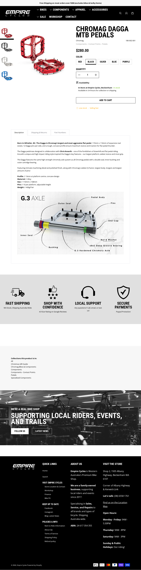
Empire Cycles (22, 565)
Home (45, 470)
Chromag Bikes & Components (23, 367)
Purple (126, 61)
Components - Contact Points (23, 372)
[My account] (126, 13)
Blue (114, 61)
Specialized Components (21, 378)
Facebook (49, 508)
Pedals (105, 44)
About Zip (49, 530)
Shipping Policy (51, 537)
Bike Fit (48, 498)
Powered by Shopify (34, 565)
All (12, 361)
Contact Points (94, 44)
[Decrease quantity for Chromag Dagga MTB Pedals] (79, 75)
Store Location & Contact (55, 486)
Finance (48, 494)
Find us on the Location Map (115, 504)
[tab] (19, 132)
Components (81, 44)
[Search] (120, 13)
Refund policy (50, 541)
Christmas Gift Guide (19, 364)
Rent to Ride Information (55, 526)
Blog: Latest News (52, 516)
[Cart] (132, 13)
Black (91, 61)
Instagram (49, 512)
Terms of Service (51, 533)
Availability (84, 82)
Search (45, 476)
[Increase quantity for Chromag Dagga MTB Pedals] (96, 75)
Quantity (81, 69)
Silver (103, 61)
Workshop (49, 490)
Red (80, 61)
